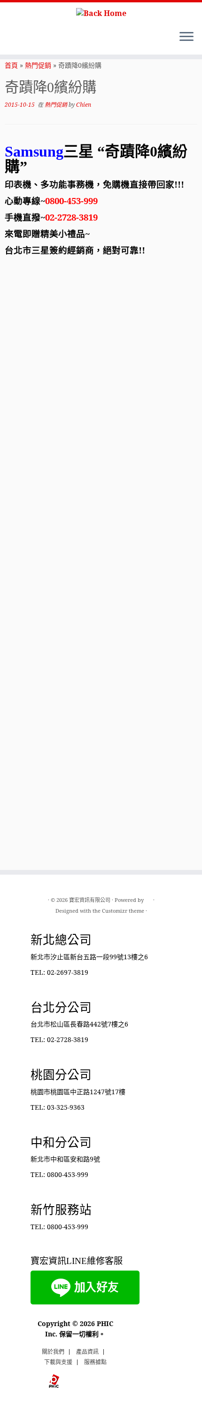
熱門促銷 (38, 65)
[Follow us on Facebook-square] (18, 40)
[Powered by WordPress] (148, 898)
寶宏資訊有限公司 (89, 899)
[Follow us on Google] (34, 40)
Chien (83, 105)
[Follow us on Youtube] (26, 40)
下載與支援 (58, 1362)
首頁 (11, 65)
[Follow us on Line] (10, 40)
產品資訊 (87, 1352)
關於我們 (53, 1352)
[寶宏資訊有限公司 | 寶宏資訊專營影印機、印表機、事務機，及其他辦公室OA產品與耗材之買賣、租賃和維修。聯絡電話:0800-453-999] (101, 12)
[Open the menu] (186, 38)
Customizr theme (123, 910)
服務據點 (95, 1362)
